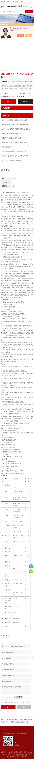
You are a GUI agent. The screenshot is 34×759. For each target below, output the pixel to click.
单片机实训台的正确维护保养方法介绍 (12, 133)
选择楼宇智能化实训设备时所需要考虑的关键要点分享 (17, 124)
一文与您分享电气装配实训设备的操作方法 (14, 151)
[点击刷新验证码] (18, 697)
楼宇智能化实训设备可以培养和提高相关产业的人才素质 (17, 129)
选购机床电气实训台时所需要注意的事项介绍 (14, 142)
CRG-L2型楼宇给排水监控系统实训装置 (17, 722)
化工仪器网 (24, 756)
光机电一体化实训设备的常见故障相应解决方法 (15, 156)
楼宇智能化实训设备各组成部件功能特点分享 (14, 120)
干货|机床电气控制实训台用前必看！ (12, 138)
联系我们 (25, 101)
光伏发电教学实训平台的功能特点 (11, 160)
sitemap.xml (10, 756)
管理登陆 (29, 754)
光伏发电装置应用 (7, 147)
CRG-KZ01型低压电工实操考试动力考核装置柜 (19, 719)
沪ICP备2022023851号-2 (20, 754)
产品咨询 (9, 101)
